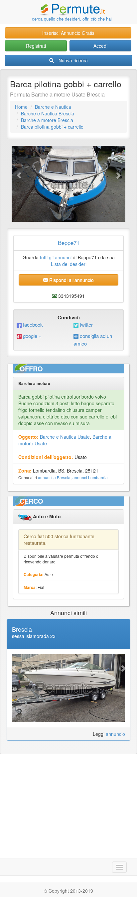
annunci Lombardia (90, 477)
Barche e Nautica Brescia (47, 113)
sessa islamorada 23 (34, 636)
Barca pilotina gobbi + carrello (52, 126)
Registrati (36, 45)
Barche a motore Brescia (47, 120)
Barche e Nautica (53, 106)
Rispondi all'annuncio (71, 280)
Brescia (22, 629)
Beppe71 (68, 242)
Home (21, 106)
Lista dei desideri (68, 264)
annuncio (115, 734)
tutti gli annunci (55, 257)
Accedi (100, 45)
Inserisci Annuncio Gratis (68, 33)
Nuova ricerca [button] (73, 60)
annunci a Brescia (54, 477)
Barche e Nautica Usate (65, 436)
